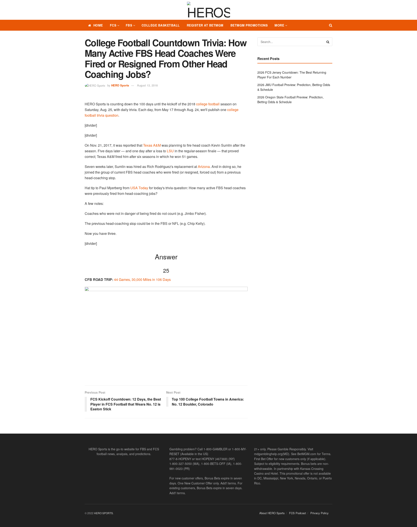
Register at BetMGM (205, 25)
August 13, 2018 (147, 85)
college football (208, 103)
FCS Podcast (297, 513)
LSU (170, 150)
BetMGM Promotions (249, 25)
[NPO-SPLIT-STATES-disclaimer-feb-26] (166, 332)
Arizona (204, 166)
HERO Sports (120, 85)
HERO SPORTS (103, 513)
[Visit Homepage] (208, 10)
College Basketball (161, 25)
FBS (129, 25)
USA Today (139, 187)
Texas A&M (152, 145)
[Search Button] (330, 25)
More (279, 25)
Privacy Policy (319, 513)
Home (98, 25)
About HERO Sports (272, 513)
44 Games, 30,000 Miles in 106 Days (142, 279)
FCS (113, 25)
